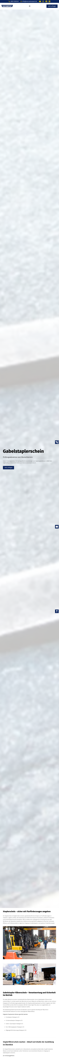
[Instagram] (43, 1)
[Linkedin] (49, 1)
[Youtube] (40, 1)
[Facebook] (46, 1)
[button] (29, 6)
